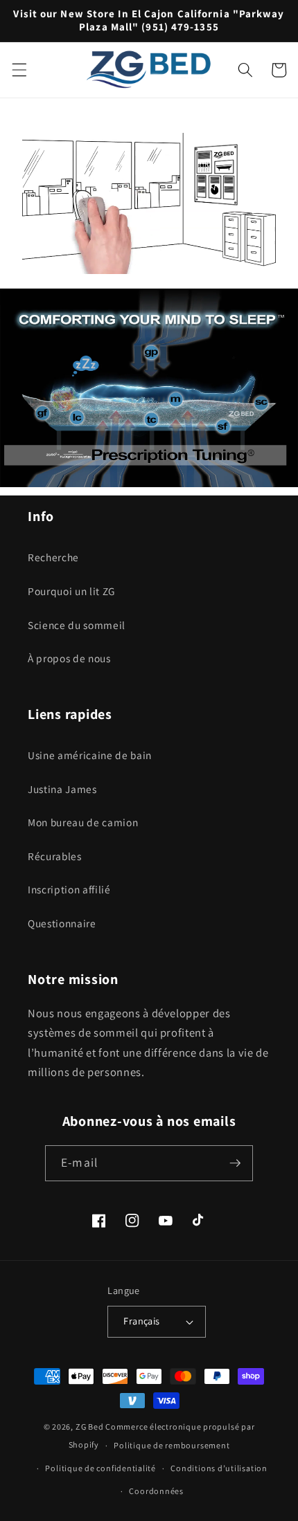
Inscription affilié (69, 889)
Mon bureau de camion (83, 822)
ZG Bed (90, 1426)
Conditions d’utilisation (218, 1468)
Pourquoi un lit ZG (71, 591)
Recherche (53, 557)
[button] (18, 69)
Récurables (55, 856)
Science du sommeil (76, 625)
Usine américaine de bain (90, 755)
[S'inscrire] (235, 1163)
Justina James (62, 789)
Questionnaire (62, 923)
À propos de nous (69, 658)
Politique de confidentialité (100, 1468)
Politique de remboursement (171, 1445)
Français (141, 1320)
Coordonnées (156, 1491)
